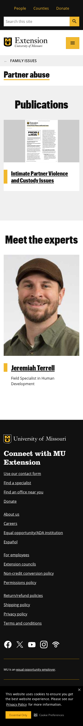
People (20, 8)
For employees (16, 554)
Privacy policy (15, 614)
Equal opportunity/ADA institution (33, 532)
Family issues (23, 60)
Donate (62, 8)
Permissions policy (20, 582)
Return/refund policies (23, 595)
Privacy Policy (16, 704)
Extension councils (20, 564)
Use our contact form (22, 473)
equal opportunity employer (35, 669)
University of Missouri (39, 439)
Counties (41, 8)
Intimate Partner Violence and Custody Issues (39, 177)
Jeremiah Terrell (33, 367)
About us (11, 514)
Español (11, 541)
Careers (10, 523)
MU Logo (7, 439)
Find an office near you (23, 492)
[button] (49, 715)
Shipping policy (17, 604)
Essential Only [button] (18, 715)
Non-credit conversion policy (29, 573)
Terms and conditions (23, 623)
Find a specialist (17, 482)
